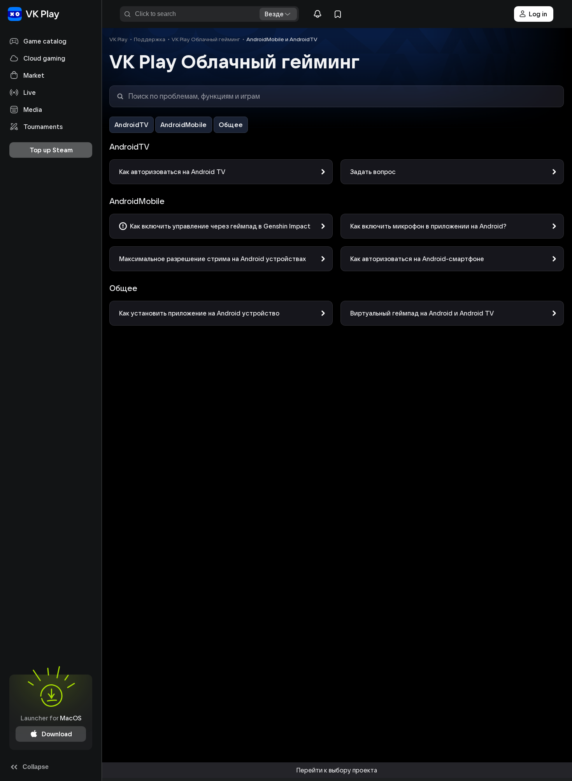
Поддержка (149, 39)
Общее (231, 125)
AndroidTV (131, 125)
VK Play (118, 39)
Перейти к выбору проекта (336, 770)
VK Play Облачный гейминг (206, 39)
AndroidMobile (183, 125)
